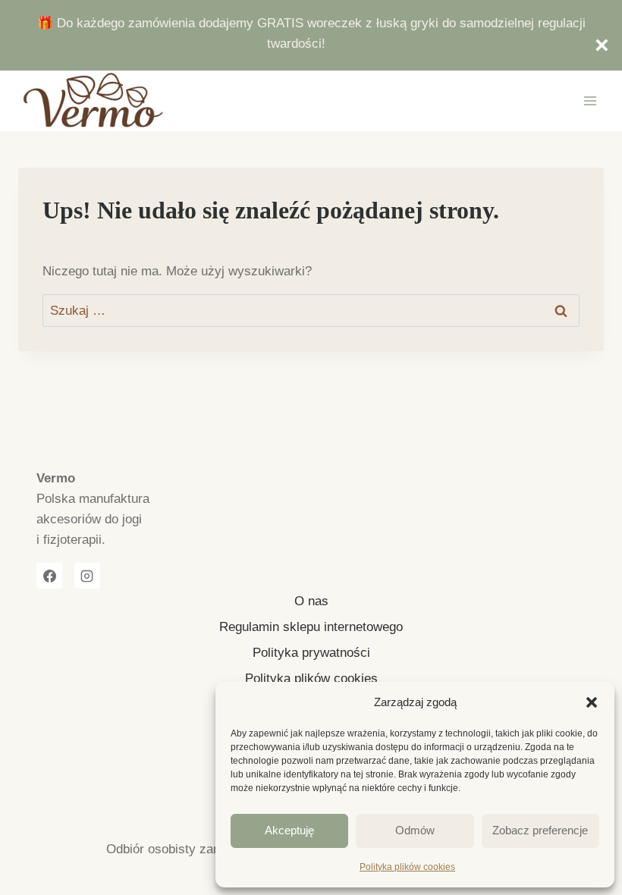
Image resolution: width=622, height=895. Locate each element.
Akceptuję (289, 830)
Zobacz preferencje (540, 830)
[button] (591, 702)
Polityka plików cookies (407, 867)
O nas (311, 601)
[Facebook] (49, 576)
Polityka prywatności (311, 652)
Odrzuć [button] (594, 45)
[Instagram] (87, 576)
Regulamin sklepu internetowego (311, 627)
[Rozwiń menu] (590, 101)
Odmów (415, 830)
